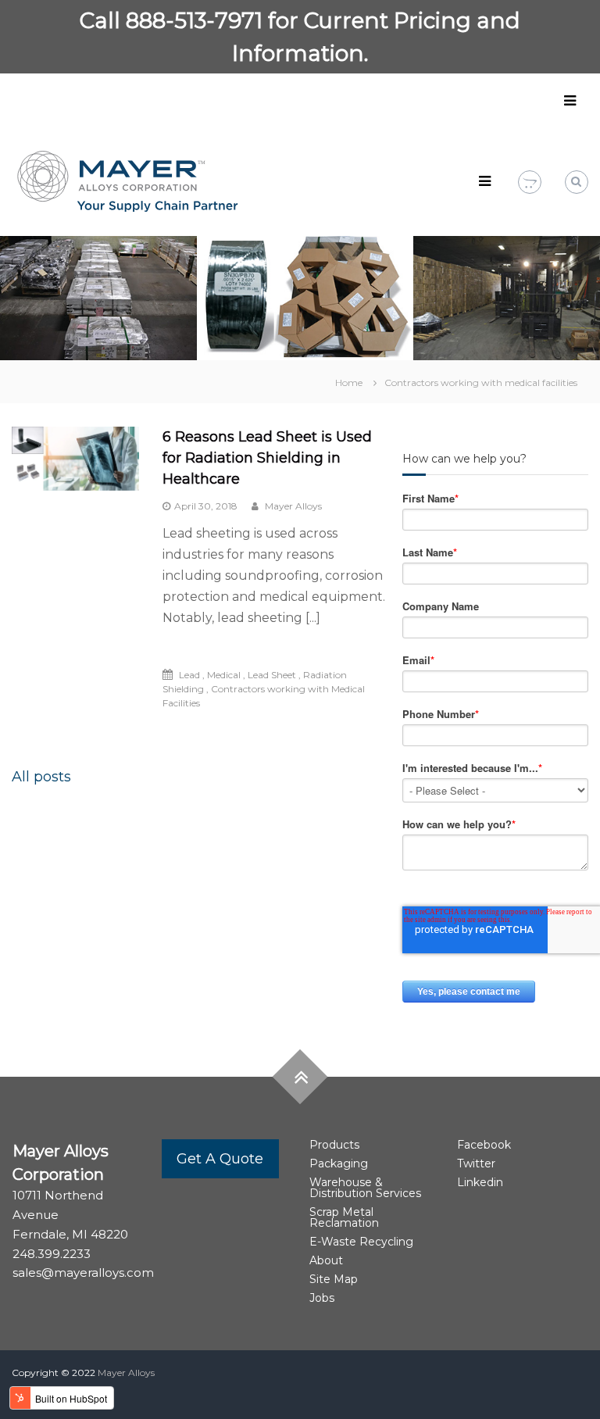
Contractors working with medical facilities (480, 382)
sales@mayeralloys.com (83, 1272)
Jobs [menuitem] (321, 1297)
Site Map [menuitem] (333, 1279)
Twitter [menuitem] (476, 1163)
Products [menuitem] (334, 1144)
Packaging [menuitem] (338, 1163)
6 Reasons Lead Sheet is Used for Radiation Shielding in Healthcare (267, 458)
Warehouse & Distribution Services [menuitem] (365, 1188)
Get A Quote (220, 1158)
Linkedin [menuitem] (480, 1182)
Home (348, 382)
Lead (189, 675)
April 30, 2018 (206, 506)
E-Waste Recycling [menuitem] (361, 1241)
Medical (224, 675)
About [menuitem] (326, 1260)
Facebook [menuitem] (484, 1144)
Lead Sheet (272, 675)
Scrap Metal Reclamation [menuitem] (344, 1217)
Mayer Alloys (292, 506)
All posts (41, 776)
